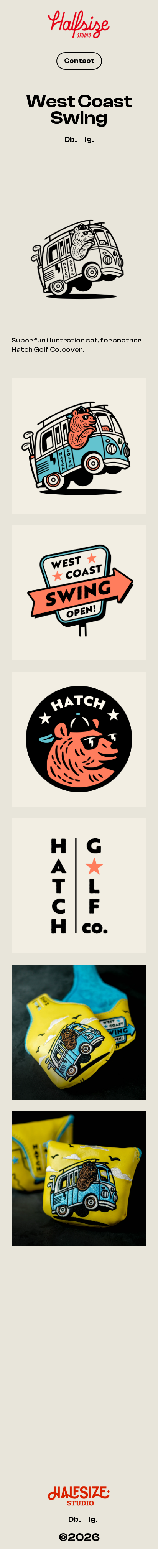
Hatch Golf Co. (36, 350)
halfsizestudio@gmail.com (79, 1400)
